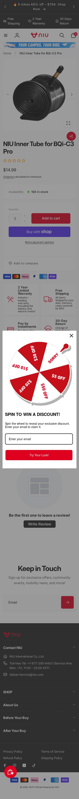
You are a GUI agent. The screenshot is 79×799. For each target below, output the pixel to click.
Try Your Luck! (39, 455)
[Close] (71, 336)
